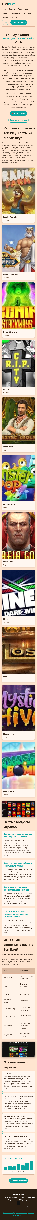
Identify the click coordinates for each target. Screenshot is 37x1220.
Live (4, 9)
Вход (5, 22)
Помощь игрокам (10, 17)
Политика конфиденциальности (15, 1213)
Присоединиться (19, 22)
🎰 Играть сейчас (18, 113)
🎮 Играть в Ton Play (19, 1181)
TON (8, 4)
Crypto (5, 13)
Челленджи (15, 13)
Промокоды (23, 9)
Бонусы (12, 9)
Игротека (27, 13)
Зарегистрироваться (18, 120)
